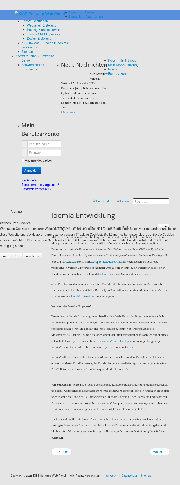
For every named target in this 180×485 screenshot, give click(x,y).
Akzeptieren (11, 256)
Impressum (107, 262)
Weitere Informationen (80, 262)
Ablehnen (32, 256)
